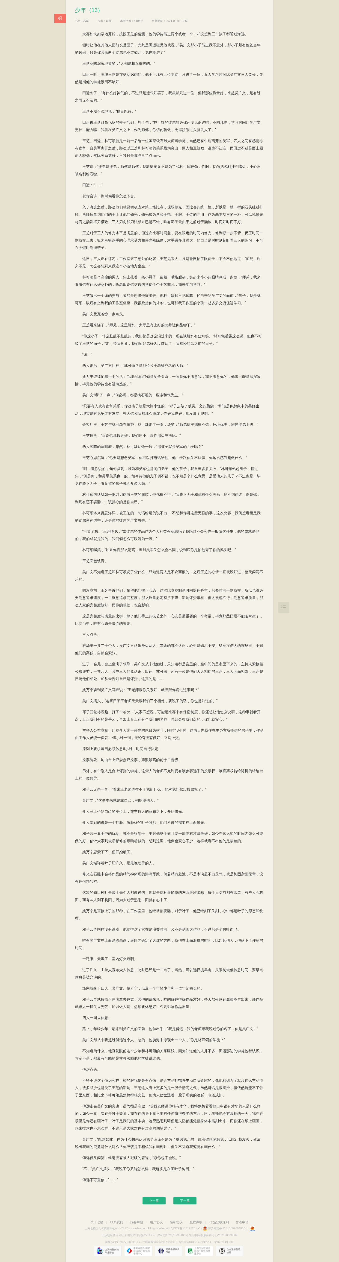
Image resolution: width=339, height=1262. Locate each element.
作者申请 (242, 1222)
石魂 (86, 21)
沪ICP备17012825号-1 (186, 1228)
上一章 (154, 1201)
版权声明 (196, 1222)
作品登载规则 (219, 1222)
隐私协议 (176, 1222)
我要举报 (136, 1222)
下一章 (185, 1201)
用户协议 (156, 1222)
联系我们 (116, 1222)
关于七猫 (96, 1222)
